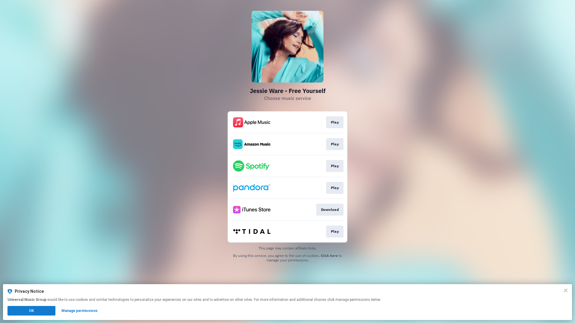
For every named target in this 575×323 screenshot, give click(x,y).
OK (31, 311)
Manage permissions (79, 311)
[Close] (566, 290)
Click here (329, 255)
